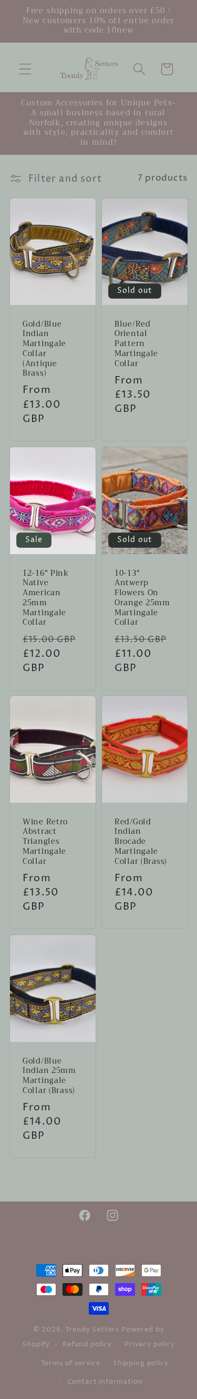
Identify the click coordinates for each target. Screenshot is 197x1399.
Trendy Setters (92, 1329)
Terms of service (70, 1363)
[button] (25, 69)
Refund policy (87, 1344)
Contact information (105, 1381)
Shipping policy (141, 1363)
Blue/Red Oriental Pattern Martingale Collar (136, 344)
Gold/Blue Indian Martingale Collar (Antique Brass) (44, 349)
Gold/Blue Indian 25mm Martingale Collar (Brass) (49, 1076)
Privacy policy (150, 1344)
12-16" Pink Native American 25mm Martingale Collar (46, 598)
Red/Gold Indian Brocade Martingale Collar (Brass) (141, 842)
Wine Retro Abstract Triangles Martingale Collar (45, 842)
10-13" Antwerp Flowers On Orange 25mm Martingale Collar (142, 598)
